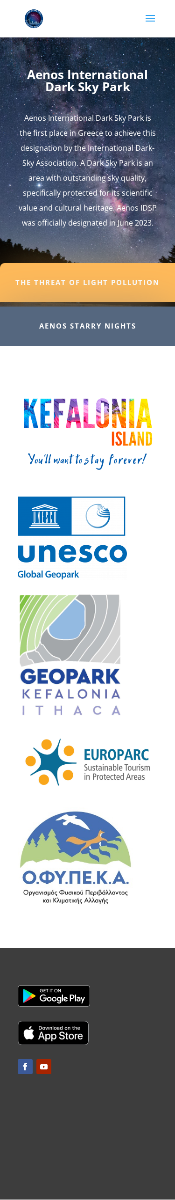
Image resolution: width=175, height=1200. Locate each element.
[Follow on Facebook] (25, 1066)
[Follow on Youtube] (43, 1066)
